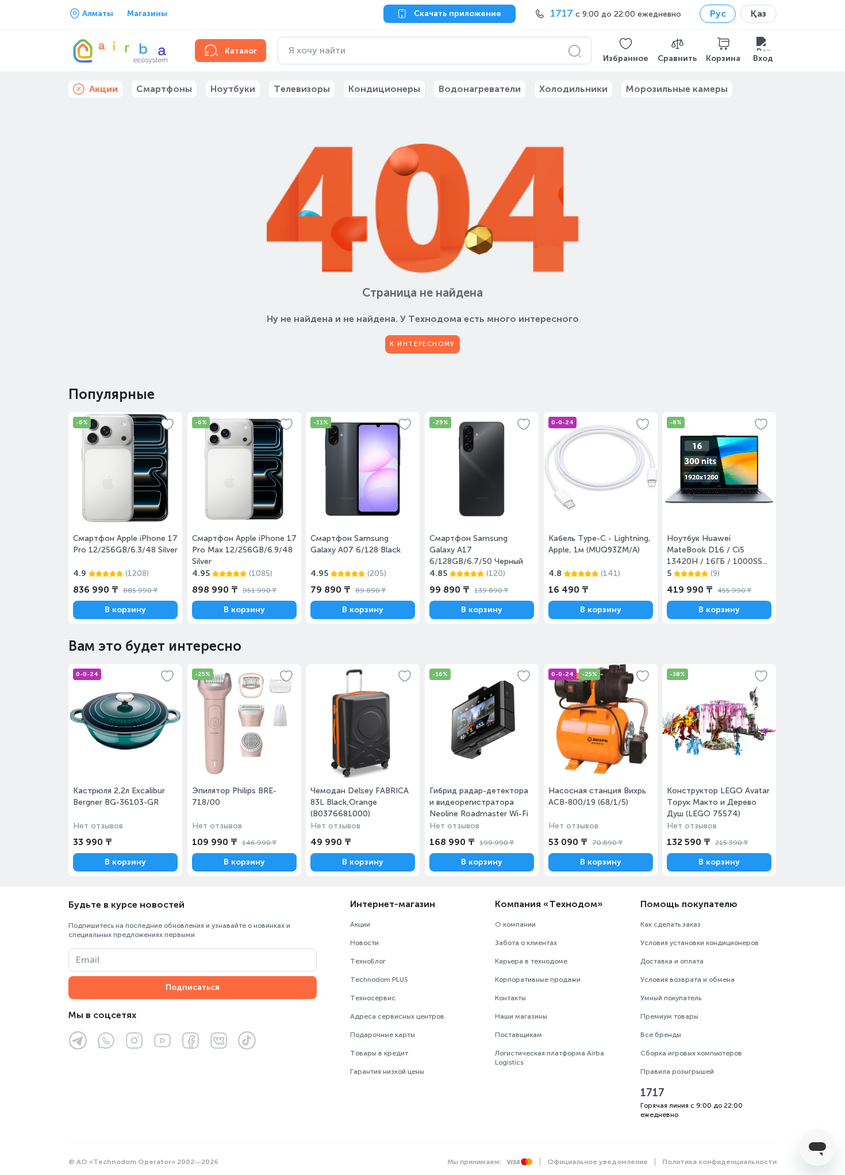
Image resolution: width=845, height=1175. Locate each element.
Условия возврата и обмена (687, 980)
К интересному (422, 344)
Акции (360, 924)
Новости (364, 943)
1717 (652, 1092)
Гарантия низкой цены (387, 1072)
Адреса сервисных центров (397, 1016)
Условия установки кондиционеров (699, 943)
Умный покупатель (670, 998)
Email (87, 959)
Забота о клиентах (526, 943)
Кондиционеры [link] (384, 88)
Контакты (510, 998)
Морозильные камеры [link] (677, 88)
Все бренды (660, 1035)
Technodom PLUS (379, 980)
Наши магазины (521, 1016)
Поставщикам (518, 1035)
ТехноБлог (368, 961)
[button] (625, 50)
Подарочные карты (382, 1035)
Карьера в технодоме (531, 961)
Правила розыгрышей (677, 1072)
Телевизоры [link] (302, 88)
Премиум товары (669, 1016)
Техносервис (372, 998)
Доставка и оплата (672, 961)
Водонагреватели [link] (480, 88)
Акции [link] (103, 88)
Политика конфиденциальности (719, 1162)
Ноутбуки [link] (232, 88)
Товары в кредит (379, 1053)
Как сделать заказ (670, 924)
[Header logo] (124, 50)
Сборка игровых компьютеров (691, 1053)
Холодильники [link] (573, 88)
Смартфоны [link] (164, 88)
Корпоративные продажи (538, 980)
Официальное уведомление (597, 1162)
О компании (515, 924)
